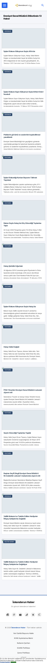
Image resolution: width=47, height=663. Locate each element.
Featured (7, 157)
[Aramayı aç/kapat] (42, 5)
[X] (33, 614)
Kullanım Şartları (23, 643)
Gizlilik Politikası (23, 648)
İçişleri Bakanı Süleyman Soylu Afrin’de (19, 51)
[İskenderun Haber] (23, 5)
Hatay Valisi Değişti (11, 347)
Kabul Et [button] (13, 662)
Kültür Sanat (9, 541)
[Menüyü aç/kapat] (4, 5)
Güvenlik (7, 31)
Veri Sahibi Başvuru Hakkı (23, 633)
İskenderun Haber (23, 602)
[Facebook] (7, 614)
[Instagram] (14, 614)
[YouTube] (20, 614)
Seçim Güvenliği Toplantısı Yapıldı (17, 433)
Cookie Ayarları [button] (5, 662)
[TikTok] (26, 614)
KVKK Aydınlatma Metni (23, 638)
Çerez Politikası (23, 653)
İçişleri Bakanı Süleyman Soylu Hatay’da (20, 306)
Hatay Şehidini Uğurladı (13, 266)
